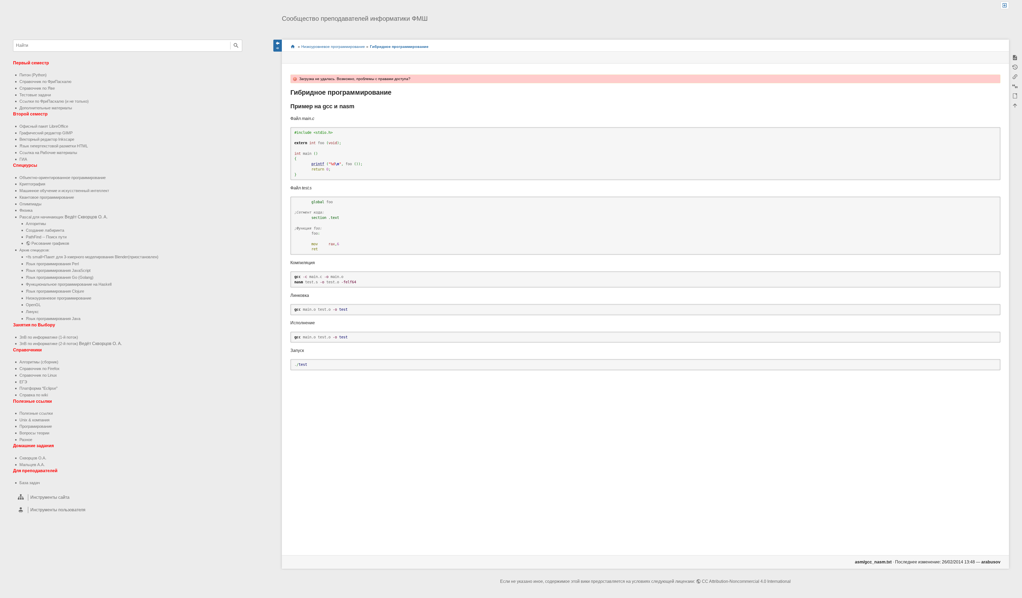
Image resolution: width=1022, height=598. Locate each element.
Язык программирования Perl (52, 263)
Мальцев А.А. (32, 464)
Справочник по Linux (38, 375)
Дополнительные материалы (45, 108)
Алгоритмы (36, 223)
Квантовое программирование (46, 197)
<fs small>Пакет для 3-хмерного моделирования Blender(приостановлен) (92, 257)
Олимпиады (30, 204)
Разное (25, 439)
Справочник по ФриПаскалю (45, 81)
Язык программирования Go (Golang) (59, 277)
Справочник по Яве (37, 88)
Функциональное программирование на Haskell (69, 284)
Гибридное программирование (399, 46)
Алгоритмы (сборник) (38, 362)
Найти (236, 45)
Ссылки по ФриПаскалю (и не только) (54, 101)
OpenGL (33, 304)
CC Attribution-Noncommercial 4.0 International (746, 581)
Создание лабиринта (45, 230)
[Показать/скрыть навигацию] (277, 46)
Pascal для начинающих (41, 217)
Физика (25, 210)
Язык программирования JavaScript (58, 270)
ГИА (23, 159)
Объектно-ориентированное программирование (62, 177)
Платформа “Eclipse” (38, 388)
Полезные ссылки (36, 413)
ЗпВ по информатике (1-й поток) (48, 337)
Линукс (32, 311)
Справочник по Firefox (39, 368)
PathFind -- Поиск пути (46, 237)
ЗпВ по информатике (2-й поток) (48, 343)
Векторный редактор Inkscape (46, 139)
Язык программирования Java (53, 318)
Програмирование (35, 426)
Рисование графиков (50, 243)
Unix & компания (34, 420)
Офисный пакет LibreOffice (43, 126)
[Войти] (1004, 5)
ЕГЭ (23, 382)
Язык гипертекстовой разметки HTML (53, 146)
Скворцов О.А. (32, 458)
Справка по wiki (33, 395)
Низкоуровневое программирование (58, 298)
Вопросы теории (34, 433)
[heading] (127, 497)
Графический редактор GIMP (46, 133)
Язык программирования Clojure (55, 291)
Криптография (32, 184)
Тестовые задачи (35, 95)
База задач (29, 482)
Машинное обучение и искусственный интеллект (64, 190)
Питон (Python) (33, 75)
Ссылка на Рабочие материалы (48, 152)
